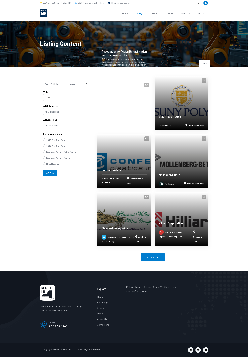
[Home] (43, 13)
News (170, 13)
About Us (185, 13)
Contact (201, 13)
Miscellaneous (165, 125)
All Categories (50, 106)
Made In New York (63, 349)
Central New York (196, 125)
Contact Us (103, 324)
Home (125, 13)
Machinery (169, 184)
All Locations (50, 119)
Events (155, 13)
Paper (104, 75)
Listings (139, 13)
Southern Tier (140, 76)
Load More (153, 257)
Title (45, 92)
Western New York (195, 183)
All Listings (103, 302)
